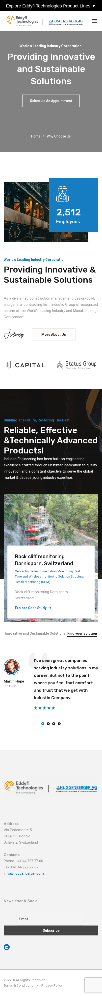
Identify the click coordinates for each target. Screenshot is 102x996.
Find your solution (82, 633)
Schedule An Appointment (51, 101)
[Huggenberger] (46, 21)
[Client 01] (25, 365)
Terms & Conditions (18, 985)
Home (36, 136)
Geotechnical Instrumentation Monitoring (44, 571)
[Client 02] (76, 365)
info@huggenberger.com (24, 873)
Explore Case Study (31, 608)
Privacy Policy (52, 985)
